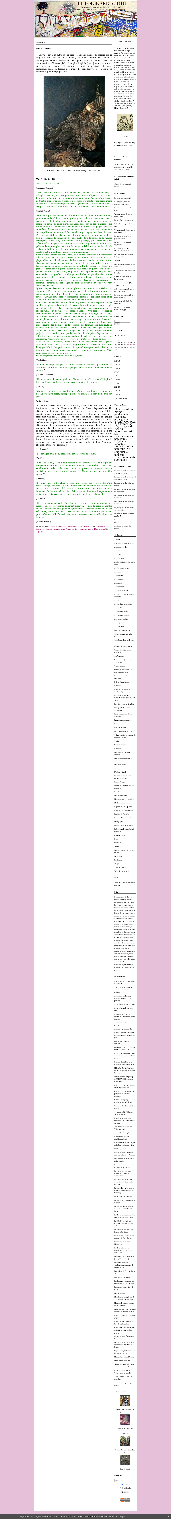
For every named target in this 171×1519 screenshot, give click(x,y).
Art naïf (120, 428)
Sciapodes (117, 843)
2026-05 (117, 365)
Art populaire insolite (121, 612)
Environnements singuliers (122, 720)
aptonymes (121, 431)
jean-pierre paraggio (77, 529)
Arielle (116, 526)
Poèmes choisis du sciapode (123, 825)
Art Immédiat (123, 424)
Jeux (115, 768)
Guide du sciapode (120, 745)
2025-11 (117, 383)
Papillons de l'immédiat (121, 814)
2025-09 (117, 391)
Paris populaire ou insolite (123, 818)
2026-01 (117, 376)
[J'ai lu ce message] (168, 1517)
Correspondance (119, 666)
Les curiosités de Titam (122, 1277)
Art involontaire (119, 587)
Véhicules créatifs (120, 867)
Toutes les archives (120, 398)
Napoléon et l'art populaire (123, 807)
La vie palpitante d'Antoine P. (124, 1196)
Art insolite (118, 583)
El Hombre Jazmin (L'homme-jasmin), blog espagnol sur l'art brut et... (124, 1070)
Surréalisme (118, 860)
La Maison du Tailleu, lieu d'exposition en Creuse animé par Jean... (124, 1182)
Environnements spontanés (124, 458)
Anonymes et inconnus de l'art (124, 543)
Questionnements (119, 835)
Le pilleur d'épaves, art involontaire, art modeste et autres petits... (123, 1250)
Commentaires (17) (85, 526)
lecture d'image (65, 529)
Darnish (116, 520)
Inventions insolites (120, 765)
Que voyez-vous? (43, 48)
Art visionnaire (119, 627)
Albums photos (120, 1392)
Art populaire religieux (121, 615)
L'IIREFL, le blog (120, 1149)
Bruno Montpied (125, 421)
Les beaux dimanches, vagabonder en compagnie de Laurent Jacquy (123, 1265)
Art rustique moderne (121, 619)
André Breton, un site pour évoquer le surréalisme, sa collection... (123, 989)
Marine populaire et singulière (124, 799)
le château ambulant (98, 529)
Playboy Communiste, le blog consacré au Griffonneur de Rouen (124, 1344)
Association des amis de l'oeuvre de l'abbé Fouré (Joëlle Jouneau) (124, 1016)
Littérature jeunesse (120, 795)
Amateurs (117, 540)
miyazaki (88, 529)
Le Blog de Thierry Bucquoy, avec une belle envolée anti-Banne (124, 1208)
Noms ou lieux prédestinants (123, 810)
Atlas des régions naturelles (123, 1029)
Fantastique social (120, 728)
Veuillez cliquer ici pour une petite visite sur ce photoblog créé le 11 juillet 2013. (123, 167)
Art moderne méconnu (121, 590)
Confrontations (119, 656)
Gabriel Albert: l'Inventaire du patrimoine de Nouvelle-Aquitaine (124, 1093)
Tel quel (117, 864)
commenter (56, 529)
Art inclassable (119, 579)
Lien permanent (72, 526)
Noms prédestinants (122, 413)
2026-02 (117, 372)
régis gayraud (123, 426)
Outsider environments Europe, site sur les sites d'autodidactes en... (124, 1336)
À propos (125, 136)
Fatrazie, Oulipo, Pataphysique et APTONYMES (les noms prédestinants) (124, 1079)
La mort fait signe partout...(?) (124, 220)
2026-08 (117, 361)
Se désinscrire (126, 1488)
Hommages (118, 748)
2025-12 (117, 379)
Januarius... (118, 261)
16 (116, 345)
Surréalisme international (122, 1361)
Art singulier (122, 450)
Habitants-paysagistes (121, 418)
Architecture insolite (120, 547)
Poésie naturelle (124, 447)
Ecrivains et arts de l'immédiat (124, 704)
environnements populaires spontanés (123, 439)
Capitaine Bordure (120, 489)
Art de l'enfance (119, 558)
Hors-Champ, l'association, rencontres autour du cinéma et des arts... (124, 1120)
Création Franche (119, 445)
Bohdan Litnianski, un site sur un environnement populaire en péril (124, 1035)
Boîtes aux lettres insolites (123, 630)
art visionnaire (47, 529)
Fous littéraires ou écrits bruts (124, 731)
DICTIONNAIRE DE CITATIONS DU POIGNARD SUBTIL (124, 698)
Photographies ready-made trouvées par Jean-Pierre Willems (125, 1430)
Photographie (118, 822)
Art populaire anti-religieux (123, 604)
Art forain (117, 572)
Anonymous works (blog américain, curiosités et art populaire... (122, 998)
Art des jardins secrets (121, 568)
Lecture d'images (119, 782)
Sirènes (116, 846)
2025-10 (117, 387)
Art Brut (117, 551)
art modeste (122, 453)
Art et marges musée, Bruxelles (124, 1004)
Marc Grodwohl (119, 1293)
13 (128, 342)
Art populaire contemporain (123, 608)
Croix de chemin (125, 1469)
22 (134, 345)
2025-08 (117, 394)
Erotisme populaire (120, 724)
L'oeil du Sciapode (120, 772)
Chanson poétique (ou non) (123, 646)
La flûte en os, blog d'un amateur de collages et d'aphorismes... (122, 1173)
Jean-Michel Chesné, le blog (123, 1133)
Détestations (118, 686)
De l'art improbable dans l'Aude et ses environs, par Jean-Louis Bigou (124, 1055)
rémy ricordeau (124, 409)
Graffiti (116, 741)
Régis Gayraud (119, 507)
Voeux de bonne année (121, 871)
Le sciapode (118, 471)
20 (128, 345)
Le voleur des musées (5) (122, 198)
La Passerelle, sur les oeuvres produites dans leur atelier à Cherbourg (124, 1190)
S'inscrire (126, 1484)
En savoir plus (120, 1517)
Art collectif (118, 554)
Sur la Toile (118, 856)
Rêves (116, 839)
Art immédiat (118, 576)
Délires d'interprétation (121, 682)
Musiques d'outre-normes (122, 803)
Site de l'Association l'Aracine (124, 1357)
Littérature (117, 792)
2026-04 (117, 368)
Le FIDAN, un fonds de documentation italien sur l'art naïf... (124, 1223)
